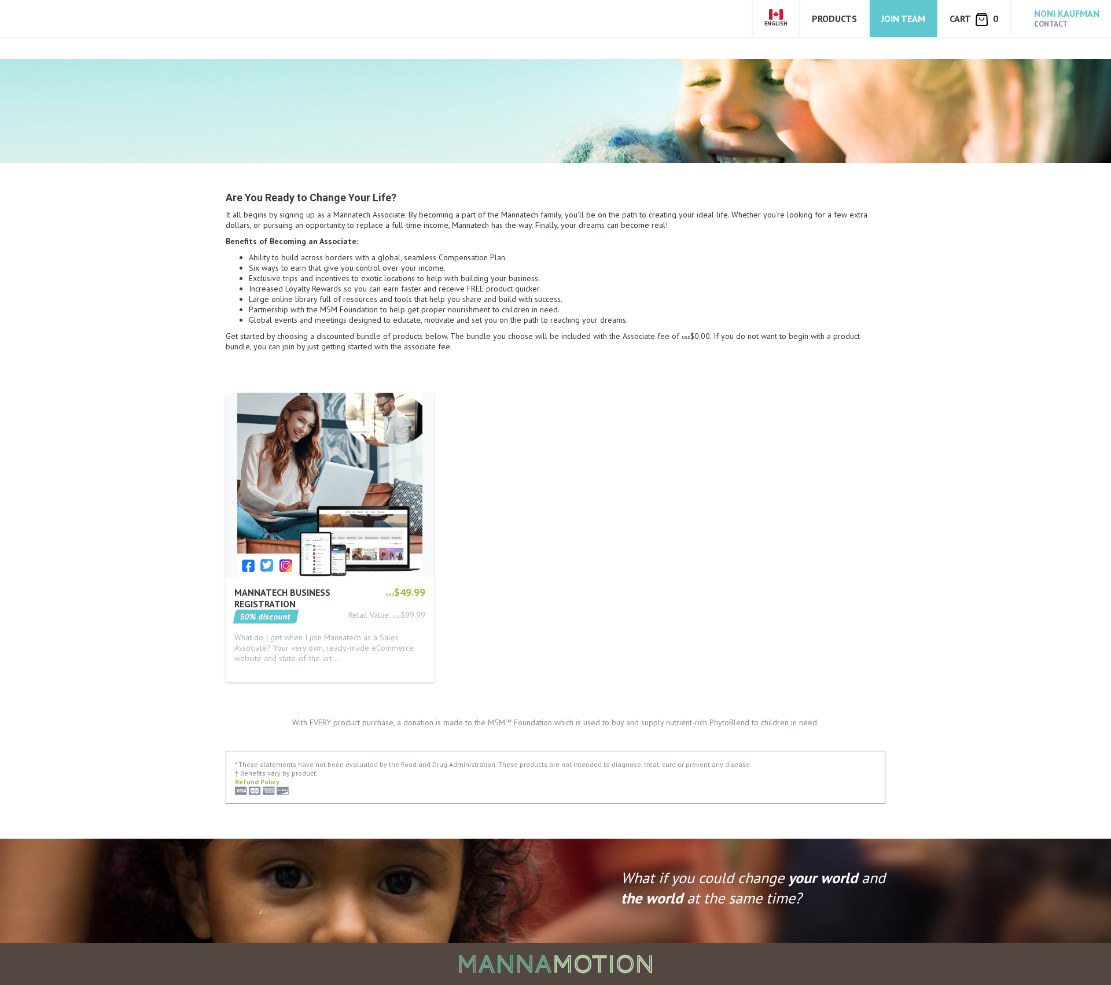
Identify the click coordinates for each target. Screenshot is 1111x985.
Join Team (903, 18)
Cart (974, 18)
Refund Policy (257, 781)
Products (834, 18)
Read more (254, 674)
